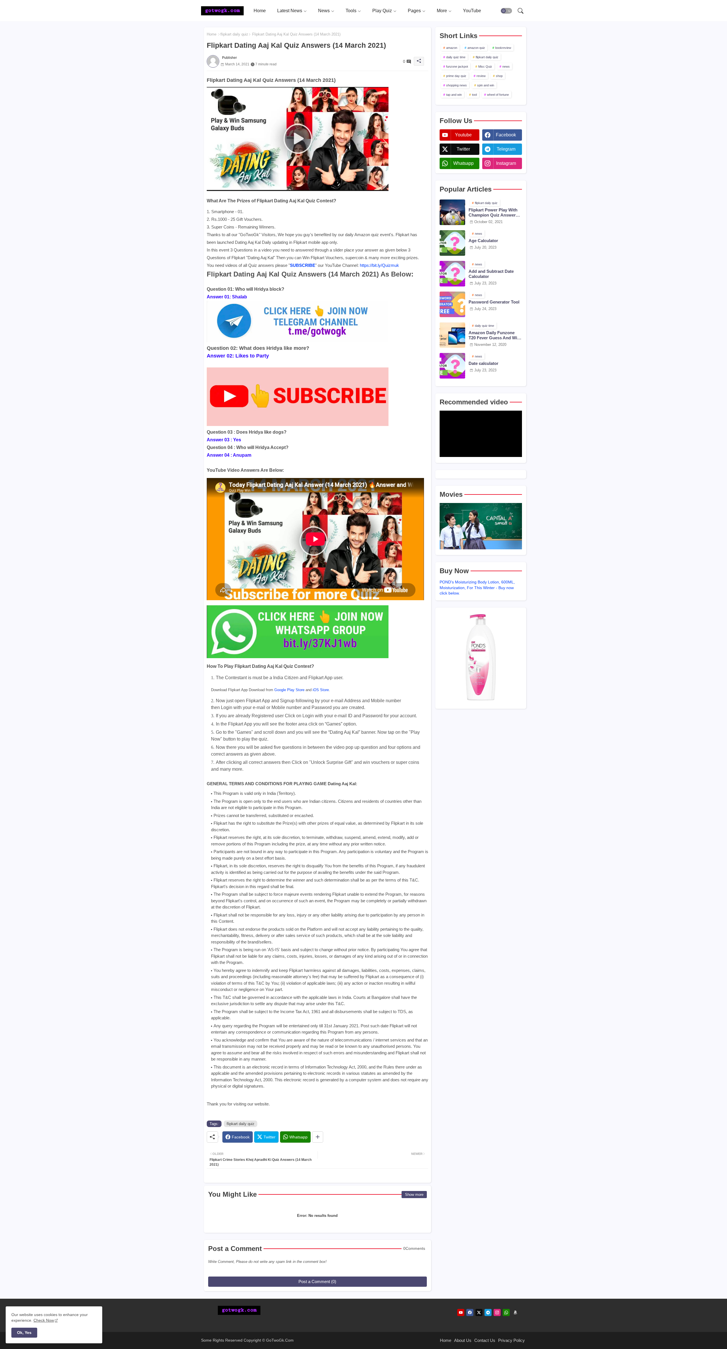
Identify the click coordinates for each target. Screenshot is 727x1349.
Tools (351, 10)
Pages (414, 10)
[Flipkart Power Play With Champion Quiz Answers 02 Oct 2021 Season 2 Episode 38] (452, 212)
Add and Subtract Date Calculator (491, 274)
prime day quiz (456, 76)
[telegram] (488, 1312)
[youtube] (460, 1312)
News (324, 10)
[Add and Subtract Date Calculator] (452, 273)
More (442, 10)
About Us (462, 1340)
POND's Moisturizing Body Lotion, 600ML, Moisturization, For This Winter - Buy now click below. (477, 587)
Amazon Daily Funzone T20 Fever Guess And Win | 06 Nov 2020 (495, 335)
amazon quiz (476, 47)
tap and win (454, 94)
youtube (463, 134)
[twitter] (478, 1312)
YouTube (472, 10)
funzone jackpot (457, 66)
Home (260, 10)
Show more (414, 1194)
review (481, 76)
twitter (463, 149)
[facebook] (469, 1312)
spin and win (485, 85)
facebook (506, 134)
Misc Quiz (485, 66)
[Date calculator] (452, 366)
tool (474, 94)
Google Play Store (289, 690)
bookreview (503, 47)
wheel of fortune (498, 94)
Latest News (289, 10)
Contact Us (484, 1340)
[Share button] (317, 1137)
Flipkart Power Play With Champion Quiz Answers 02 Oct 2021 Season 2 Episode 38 (493, 212)
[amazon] (515, 1312)
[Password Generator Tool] (452, 304)
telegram (506, 149)
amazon (451, 47)
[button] (506, 11)
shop (499, 76)
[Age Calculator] (452, 243)
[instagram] (497, 1312)
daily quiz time (455, 57)
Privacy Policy (511, 1340)
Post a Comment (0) (317, 1281)
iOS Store (321, 690)
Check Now (44, 1320)
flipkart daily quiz (234, 34)
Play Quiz (382, 10)
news (506, 66)
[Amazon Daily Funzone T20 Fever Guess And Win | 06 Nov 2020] (452, 335)
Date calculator (483, 363)
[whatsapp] (506, 1312)
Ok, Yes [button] (24, 1332)
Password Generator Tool (494, 302)
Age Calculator (483, 240)
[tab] (259, 10)
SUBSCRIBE (302, 265)
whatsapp (463, 163)
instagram (506, 163)
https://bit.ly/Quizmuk (379, 265)
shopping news (456, 85)
